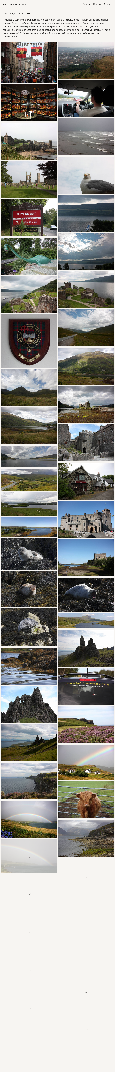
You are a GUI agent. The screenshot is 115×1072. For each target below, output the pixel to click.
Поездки (97, 4)
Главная (86, 4)
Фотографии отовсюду (14, 4)
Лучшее (108, 4)
